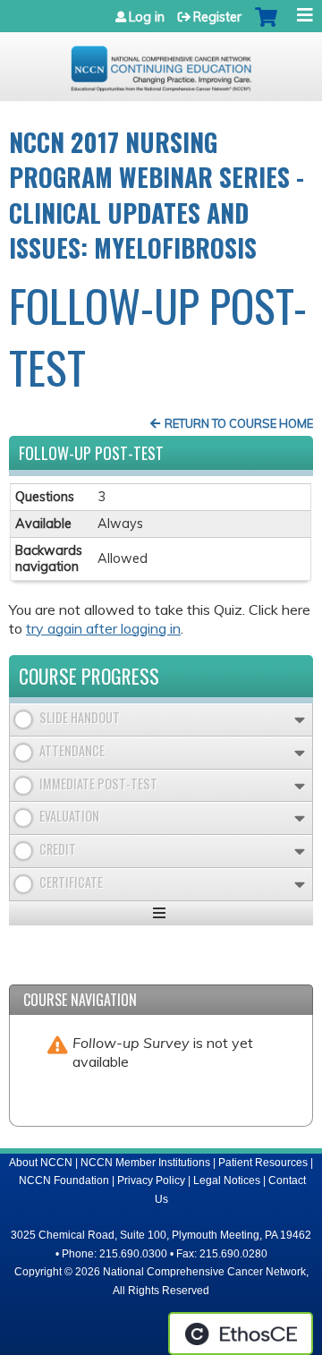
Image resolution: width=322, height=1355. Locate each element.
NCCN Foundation (64, 1180)
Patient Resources (263, 1162)
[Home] (161, 62)
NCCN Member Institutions (145, 1162)
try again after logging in (103, 628)
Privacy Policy (151, 1180)
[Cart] (266, 26)
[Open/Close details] (299, 720)
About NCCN (40, 1162)
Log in (147, 17)
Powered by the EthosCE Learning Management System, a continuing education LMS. (240, 1333)
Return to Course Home (239, 423)
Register (217, 17)
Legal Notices (226, 1180)
